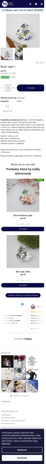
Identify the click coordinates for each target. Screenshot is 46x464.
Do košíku (31, 88)
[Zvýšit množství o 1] (13, 88)
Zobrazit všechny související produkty (23, 295)
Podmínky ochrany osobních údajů (13, 421)
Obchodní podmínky (8, 418)
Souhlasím (22, 458)
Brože (19, 101)
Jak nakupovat (6, 415)
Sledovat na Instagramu (21, 396)
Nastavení (22, 450)
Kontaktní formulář (7, 423)
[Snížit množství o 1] (3, 88)
